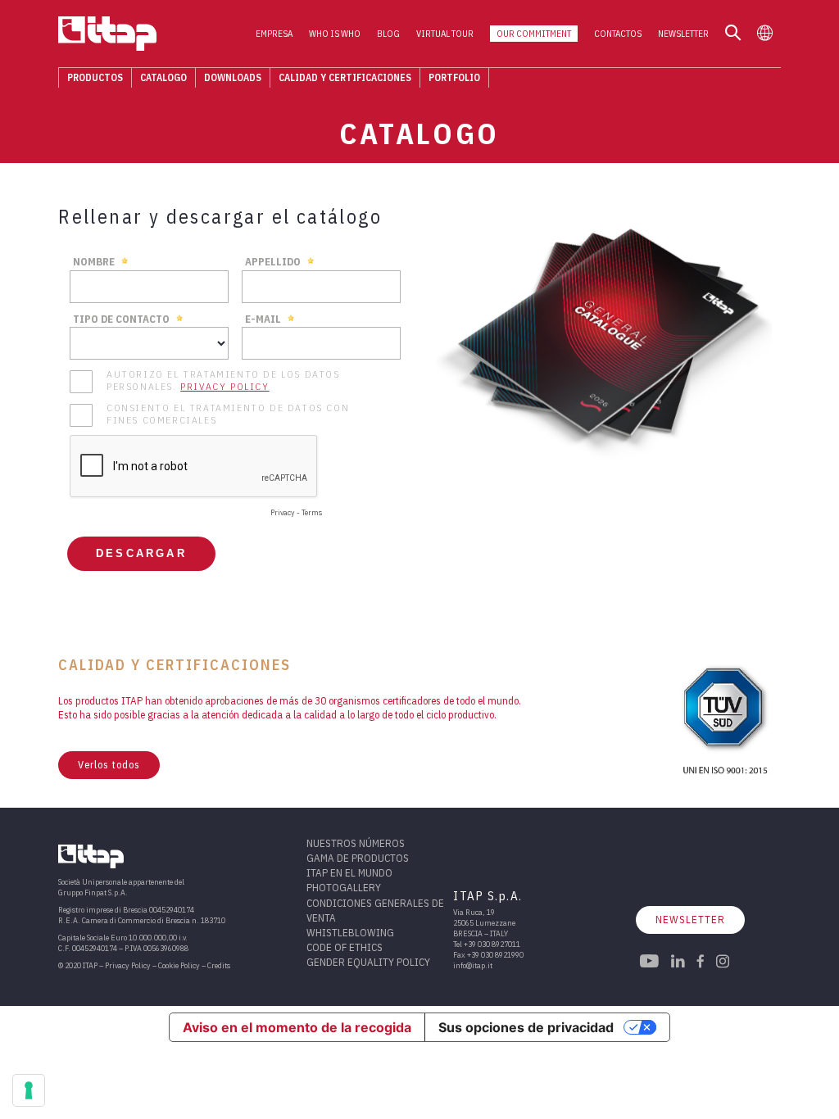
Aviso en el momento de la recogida (297, 1027)
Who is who (335, 33)
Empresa (274, 33)
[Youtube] (649, 962)
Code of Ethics (344, 947)
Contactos (618, 33)
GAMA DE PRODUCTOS (357, 858)
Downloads (232, 77)
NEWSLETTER (690, 919)
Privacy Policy (128, 965)
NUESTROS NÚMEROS (355, 843)
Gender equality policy (368, 962)
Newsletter (683, 33)
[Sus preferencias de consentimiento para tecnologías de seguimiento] (28, 1090)
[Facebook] (700, 962)
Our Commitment (534, 33)
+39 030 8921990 (495, 954)
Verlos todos (109, 765)
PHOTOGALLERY (343, 888)
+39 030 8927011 (492, 944)
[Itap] (107, 33)
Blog (388, 33)
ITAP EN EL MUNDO (349, 873)
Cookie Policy (179, 965)
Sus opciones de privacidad (526, 1027)
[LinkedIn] (678, 962)
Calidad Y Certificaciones (345, 77)
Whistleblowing (350, 933)
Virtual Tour (445, 33)
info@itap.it (472, 965)
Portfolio (454, 77)
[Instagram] (722, 962)
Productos (95, 77)
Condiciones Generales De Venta (375, 910)
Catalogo (163, 77)
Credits (218, 965)
